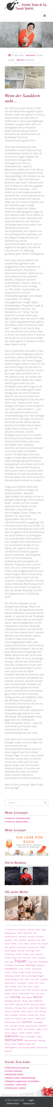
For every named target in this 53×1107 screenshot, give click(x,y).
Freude (20, 969)
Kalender (17, 990)
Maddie (29, 997)
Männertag (9, 1001)
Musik (7, 1004)
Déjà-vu (27, 944)
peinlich (30, 1008)
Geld (22, 976)
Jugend (36, 986)
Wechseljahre (30, 1037)
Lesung (15, 997)
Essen (38, 951)
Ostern (24, 1008)
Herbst (41, 983)
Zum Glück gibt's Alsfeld (26, 1047)
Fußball (28, 972)
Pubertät (43, 1008)
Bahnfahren (23, 940)
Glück (21, 979)
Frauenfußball (43, 962)
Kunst (42, 993)
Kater (23, 990)
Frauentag (30, 965)
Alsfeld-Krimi (27, 933)
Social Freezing (10, 1022)
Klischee (7, 993)
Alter (35, 933)
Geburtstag (9, 976)
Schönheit (22, 1015)
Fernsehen (41, 958)
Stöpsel (13, 1029)
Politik (37, 1008)
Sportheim (13, 1026)
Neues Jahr (35, 1004)
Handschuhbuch (10, 983)
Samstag (42, 1011)
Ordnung (18, 1008)
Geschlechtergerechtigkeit (34, 976)
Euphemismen (10, 954)
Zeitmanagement (11, 1047)
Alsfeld (19, 933)
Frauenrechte (19, 965)
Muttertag (19, 1004)
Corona (20, 944)
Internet (30, 986)
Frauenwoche (11, 968)
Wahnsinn (11, 1036)
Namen (27, 1004)
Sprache (21, 1026)
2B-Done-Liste (12, 929)
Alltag (44, 929)
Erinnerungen (30, 951)
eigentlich (12, 947)
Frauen (20, 961)
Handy (30, 983)
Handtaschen (22, 983)
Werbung (41, 1040)
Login (31, 1100)
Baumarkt (31, 940)
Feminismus (27, 958)
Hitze (6, 986)
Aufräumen (23, 936)
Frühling (14, 972)
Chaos (14, 943)
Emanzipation (21, 947)
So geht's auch (40, 1018)
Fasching (25, 954)
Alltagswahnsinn (10, 933)
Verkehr (22, 1033)
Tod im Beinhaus (29, 1029)
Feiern (19, 958)
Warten (22, 1037)
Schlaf (7, 1015)
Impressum (28, 1103)
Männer (38, 997)
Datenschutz (13, 1103)
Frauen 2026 (32, 962)
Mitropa (25, 1001)
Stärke (7, 1029)
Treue (45, 1029)
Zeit (33, 1044)
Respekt (30, 1011)
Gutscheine (44, 979)
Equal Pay (20, 951)
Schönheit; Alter (33, 1015)
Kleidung (44, 990)
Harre (36, 983)
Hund (20, 986)
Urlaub (7, 1033)
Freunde (28, 969)
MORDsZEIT (38, 1001)
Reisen (23, 1011)
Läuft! (7, 997)
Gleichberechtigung (11, 979)
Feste (7, 962)
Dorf (6, 947)
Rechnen (8, 1011)
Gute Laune (34, 979)
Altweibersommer (11, 936)
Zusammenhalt (41, 1047)
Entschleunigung (10, 951)
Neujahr (42, 1004)
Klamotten (36, 990)
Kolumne (25, 60)
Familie (18, 954)
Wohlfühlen (21, 1044)
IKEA (24, 986)
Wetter (7, 1044)
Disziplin (45, 944)
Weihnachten (14, 1040)
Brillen (44, 940)
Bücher (7, 944)
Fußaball (21, 972)
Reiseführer (16, 1011)
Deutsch (34, 944)
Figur (11, 962)
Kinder (28, 990)
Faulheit (7, 958)
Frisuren (7, 972)
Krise (37, 993)
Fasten (32, 954)
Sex (12, 1018)
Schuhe (42, 1015)
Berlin (38, 940)
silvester (31, 1018)
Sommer (27, 1022)
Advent (37, 929)
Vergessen (14, 1033)
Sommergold (38, 1022)
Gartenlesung (37, 972)
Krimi (33, 993)
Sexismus (18, 1018)
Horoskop (13, 986)
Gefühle (17, 976)
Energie (42, 947)
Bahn (16, 940)
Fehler (13, 958)
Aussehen (40, 936)
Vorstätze (36, 1033)
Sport (7, 1026)
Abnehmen (22, 929)
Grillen (27, 979)
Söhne (18, 1022)
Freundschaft (36, 969)
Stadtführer (42, 1026)
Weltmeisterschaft (30, 1040)
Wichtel (13, 1044)
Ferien (34, 958)
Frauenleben (9, 965)
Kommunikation (24, 993)
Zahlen (28, 1044)
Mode (31, 1001)
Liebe (23, 997)
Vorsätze (29, 1033)
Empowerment (33, 947)
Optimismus (9, 1008)
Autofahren (9, 940)
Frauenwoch (40, 965)
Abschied (31, 929)
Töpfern (39, 1029)
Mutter (12, 1004)
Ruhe (36, 1011)
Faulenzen (39, 954)
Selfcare (7, 1018)
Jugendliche (9, 990)
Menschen (17, 1001)
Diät (39, 944)
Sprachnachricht (31, 1026)
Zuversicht (8, 1051)
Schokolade (14, 1015)
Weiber (39, 1037)
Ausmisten (31, 936)
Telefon (19, 1029)
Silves (25, 1018)
